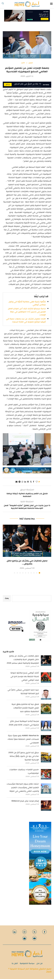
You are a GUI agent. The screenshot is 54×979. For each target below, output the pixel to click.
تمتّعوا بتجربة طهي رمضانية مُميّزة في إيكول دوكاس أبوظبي (27, 303)
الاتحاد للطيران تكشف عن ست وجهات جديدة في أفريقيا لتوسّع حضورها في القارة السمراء (26, 320)
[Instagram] (24, 932)
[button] (5, 549)
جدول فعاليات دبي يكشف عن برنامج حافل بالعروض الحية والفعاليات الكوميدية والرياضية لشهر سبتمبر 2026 (23, 659)
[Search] (2, 4)
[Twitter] (34, 932)
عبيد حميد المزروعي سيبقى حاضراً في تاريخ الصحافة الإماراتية (23, 691)
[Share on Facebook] (33, 482)
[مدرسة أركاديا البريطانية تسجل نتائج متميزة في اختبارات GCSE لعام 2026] (46, 726)
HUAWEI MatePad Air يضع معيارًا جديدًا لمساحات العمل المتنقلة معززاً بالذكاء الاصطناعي (23, 739)
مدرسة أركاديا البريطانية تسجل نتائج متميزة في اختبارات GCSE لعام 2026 (24, 723)
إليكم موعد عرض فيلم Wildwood (25, 801)
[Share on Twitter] (31, 482)
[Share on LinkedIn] (25, 482)
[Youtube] (34, 938)
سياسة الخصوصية (27, 963)
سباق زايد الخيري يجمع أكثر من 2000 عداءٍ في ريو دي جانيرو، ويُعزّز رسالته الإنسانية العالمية (23, 756)
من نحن (39, 963)
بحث (7, 598)
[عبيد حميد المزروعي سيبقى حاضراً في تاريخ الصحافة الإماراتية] (46, 694)
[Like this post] (37, 482)
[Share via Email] (16, 482)
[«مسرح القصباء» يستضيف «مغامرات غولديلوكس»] (46, 774)
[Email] (24, 938)
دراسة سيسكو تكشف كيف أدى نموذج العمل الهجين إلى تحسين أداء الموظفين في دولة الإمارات (27, 312)
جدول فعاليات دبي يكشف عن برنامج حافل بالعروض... (27, 562)
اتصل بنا (15, 963)
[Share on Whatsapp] (22, 482)
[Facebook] (44, 932)
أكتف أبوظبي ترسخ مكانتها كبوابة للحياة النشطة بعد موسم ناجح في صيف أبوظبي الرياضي (25, 676)
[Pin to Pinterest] (28, 482)
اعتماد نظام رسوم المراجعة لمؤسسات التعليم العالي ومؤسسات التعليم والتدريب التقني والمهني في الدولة (23, 787)
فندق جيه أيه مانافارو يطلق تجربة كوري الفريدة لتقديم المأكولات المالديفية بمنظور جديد (25, 707)
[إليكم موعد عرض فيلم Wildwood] (46, 805)
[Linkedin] (14, 932)
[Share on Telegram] (19, 482)
